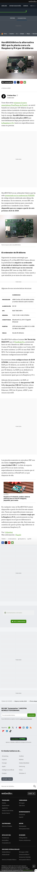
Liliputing (9, 532)
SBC (30, 539)
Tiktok (10, 730)
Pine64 (18, 535)
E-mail (24, 82)
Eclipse (22, 33)
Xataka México (6, 852)
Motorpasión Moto (24, 828)
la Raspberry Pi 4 (7, 123)
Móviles (21, 759)
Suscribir (31, 715)
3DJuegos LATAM (23, 852)
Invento (11, 33)
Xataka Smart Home (7, 810)
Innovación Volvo (22, 18)
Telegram (27, 727)
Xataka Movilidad (24, 763)
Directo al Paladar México (9, 859)
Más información (28, 870)
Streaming (5, 756)
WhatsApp (9, 727)
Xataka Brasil (5, 854)
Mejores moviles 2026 (20, 701)
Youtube (19, 727)
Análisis (21, 756)
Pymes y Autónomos (25, 840)
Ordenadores (12, 539)
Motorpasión (22, 826)
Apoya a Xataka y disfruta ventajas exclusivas (18, 742)
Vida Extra (22, 805)
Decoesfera (5, 840)
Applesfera (5, 808)
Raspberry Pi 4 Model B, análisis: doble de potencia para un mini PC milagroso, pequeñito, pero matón (17, 498)
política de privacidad (26, 719)
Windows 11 (22, 773)
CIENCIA (25, 6)
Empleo (4, 773)
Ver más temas (7, 779)
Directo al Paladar (7, 826)
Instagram (23, 727)
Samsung (22, 766)
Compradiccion (6, 843)
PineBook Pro (19, 342)
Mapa (28, 33)
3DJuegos (22, 803)
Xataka (4, 803)
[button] (12, 95)
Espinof (21, 817)
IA (16, 33)
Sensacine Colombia (25, 857)
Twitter (18, 82)
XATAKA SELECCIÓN (15, 6)
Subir (30, 793)
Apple (3, 766)
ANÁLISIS (4, 6)
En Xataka (6, 494)
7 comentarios (8, 82)
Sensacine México (24, 854)
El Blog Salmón (23, 838)
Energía (4, 763)
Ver (19, 621)
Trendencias (5, 838)
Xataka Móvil (5, 805)
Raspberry (22, 539)
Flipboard (21, 82)
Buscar (34, 786)
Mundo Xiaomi (6, 813)
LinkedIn (6, 730)
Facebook (15, 82)
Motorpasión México (25, 859)
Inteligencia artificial (8, 770)
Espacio (4, 759)
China (5, 33)
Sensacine (22, 814)
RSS (30, 727)
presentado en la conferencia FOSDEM (19, 195)
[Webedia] (33, 1)
